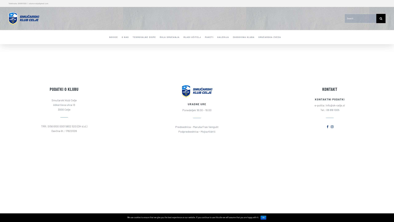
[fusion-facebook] (327, 126)
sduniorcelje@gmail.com (38, 3)
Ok (263, 218)
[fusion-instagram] (332, 126)
